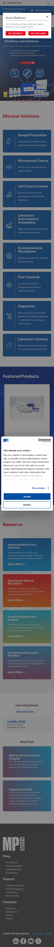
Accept (27, 496)
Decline (27, 504)
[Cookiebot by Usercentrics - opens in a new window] (38, 440)
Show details (38, 488)
